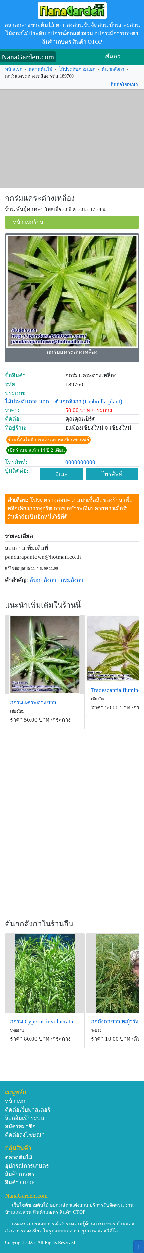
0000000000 (80, 462)
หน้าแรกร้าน (28, 222)
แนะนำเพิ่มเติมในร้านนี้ (43, 605)
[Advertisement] (72, 139)
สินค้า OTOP (19, 1182)
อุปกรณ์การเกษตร (27, 1166)
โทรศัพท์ (111, 474)
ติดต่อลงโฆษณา (25, 1135)
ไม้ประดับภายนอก (77, 69)
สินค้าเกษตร (19, 1174)
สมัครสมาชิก (20, 1126)
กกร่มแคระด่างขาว (33, 702)
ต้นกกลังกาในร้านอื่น (39, 924)
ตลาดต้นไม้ (40, 69)
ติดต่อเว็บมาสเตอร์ (27, 1110)
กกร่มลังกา (70, 580)
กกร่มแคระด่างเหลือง (40, 198)
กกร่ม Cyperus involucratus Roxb (45, 1021)
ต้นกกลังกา (113, 69)
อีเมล (61, 474)
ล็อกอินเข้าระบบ (24, 1118)
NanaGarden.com (28, 57)
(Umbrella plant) (102, 401)
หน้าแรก (13, 69)
